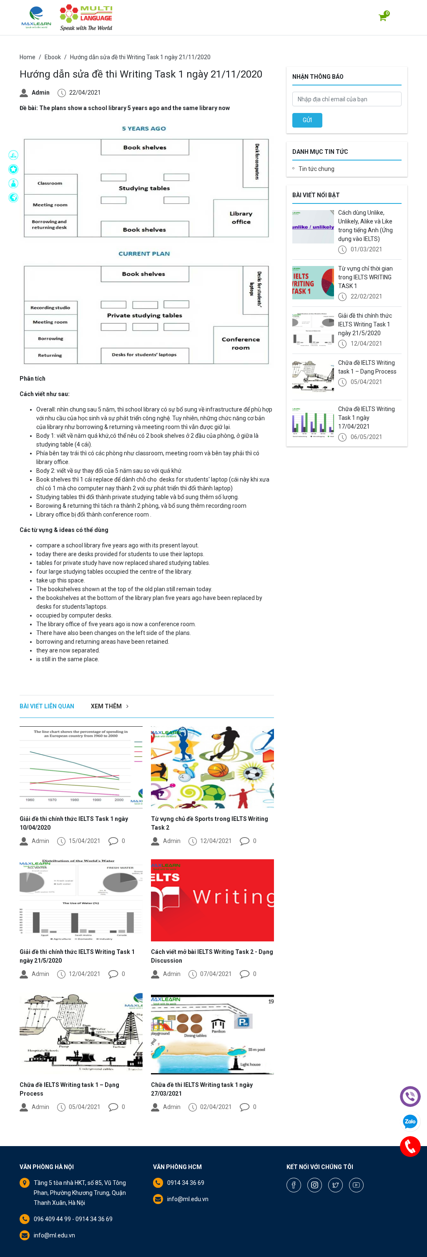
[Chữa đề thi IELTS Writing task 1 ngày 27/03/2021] (212, 1033)
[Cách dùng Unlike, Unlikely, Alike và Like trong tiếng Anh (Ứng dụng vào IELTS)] (313, 226)
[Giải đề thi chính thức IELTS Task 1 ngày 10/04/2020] (81, 767)
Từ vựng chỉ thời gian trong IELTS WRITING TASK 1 (365, 277)
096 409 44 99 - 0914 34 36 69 (73, 1219)
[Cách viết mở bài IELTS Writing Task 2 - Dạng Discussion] (212, 900)
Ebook (53, 57)
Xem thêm (107, 706)
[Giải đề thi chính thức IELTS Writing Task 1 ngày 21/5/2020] (81, 900)
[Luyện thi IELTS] (15, 169)
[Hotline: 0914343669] (410, 1146)
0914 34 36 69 (185, 1182)
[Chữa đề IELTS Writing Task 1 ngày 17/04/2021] (313, 423)
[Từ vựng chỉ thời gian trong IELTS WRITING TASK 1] (313, 282)
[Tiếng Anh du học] (15, 155)
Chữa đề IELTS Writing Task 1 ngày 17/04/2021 (366, 418)
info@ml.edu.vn (54, 1235)
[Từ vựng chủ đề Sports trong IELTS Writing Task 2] (212, 767)
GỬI (307, 120)
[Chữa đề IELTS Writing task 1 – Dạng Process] (81, 1033)
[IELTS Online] (15, 183)
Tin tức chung (316, 169)
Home (27, 57)
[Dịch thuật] (15, 198)
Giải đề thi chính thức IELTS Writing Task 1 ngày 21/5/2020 (365, 324)
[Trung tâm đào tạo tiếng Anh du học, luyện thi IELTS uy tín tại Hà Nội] (36, 17)
